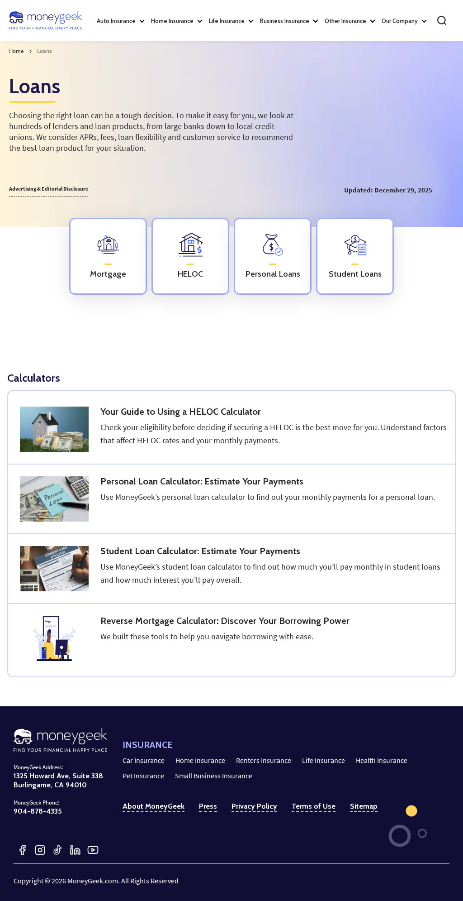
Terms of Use (313, 806)
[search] (441, 20)
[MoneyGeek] (45, 20)
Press (208, 806)
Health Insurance (381, 760)
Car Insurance (144, 760)
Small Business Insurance (213, 775)
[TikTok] (57, 850)
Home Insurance (200, 760)
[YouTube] (93, 850)
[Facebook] (22, 850)
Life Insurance (323, 760)
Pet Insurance (143, 775)
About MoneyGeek (153, 806)
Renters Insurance (263, 760)
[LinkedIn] (75, 850)
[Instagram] (40, 850)
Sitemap (364, 806)
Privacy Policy (254, 806)
